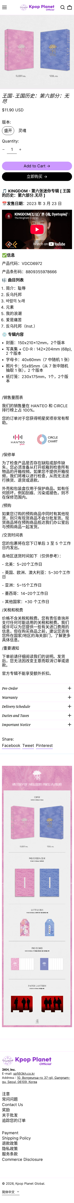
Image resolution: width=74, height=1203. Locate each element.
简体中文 (9, 1192)
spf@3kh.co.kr (24, 1073)
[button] (62, 7)
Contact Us (12, 1104)
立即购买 (34, 176)
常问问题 (10, 1099)
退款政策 (10, 1143)
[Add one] (20, 149)
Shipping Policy (16, 1138)
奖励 (6, 1110)
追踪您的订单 (14, 1120)
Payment (10, 1132)
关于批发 (10, 1115)
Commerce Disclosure (22, 1159)
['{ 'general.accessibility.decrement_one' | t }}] (3, 149)
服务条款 (10, 1154)
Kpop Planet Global (29, 1183)
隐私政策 (10, 1148)
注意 (6, 1094)
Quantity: (10, 141)
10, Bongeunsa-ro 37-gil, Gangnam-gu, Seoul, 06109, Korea (36, 1080)
